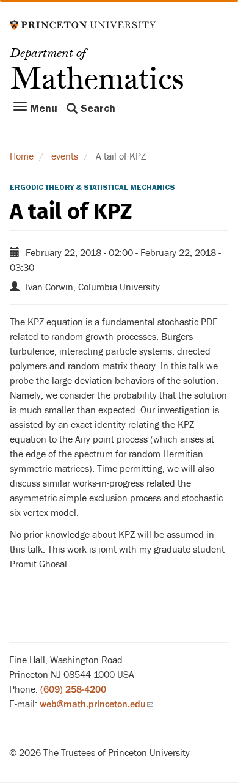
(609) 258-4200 (73, 689)
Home (22, 156)
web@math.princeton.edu (96, 704)
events (64, 156)
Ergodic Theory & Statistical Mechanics (92, 187)
